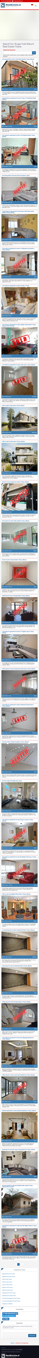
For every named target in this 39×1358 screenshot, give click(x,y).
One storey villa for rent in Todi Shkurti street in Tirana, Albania (18, 59)
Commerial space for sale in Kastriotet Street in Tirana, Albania (18, 930)
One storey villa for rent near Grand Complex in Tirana (16, 175)
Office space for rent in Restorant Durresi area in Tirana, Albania (18, 668)
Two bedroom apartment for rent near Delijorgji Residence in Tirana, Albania (18, 1038)
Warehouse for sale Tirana (9, 1295)
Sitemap (3, 1347)
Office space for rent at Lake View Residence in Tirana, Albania (18, 1075)
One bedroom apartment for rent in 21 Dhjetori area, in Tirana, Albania (18, 632)
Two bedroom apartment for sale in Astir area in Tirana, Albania (18, 364)
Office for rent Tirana (7, 1287)
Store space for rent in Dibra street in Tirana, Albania (15, 521)
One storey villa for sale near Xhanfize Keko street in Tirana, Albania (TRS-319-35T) (17, 1186)
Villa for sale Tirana (7, 1282)
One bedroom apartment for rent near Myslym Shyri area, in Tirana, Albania (19, 857)
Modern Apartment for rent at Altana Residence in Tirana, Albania (19, 1110)
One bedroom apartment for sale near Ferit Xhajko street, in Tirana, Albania (19, 1226)
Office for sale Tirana (7, 1290)
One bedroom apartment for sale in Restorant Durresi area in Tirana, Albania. (18, 705)
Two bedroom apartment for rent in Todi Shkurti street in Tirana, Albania (18, 136)
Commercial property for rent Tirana (11, 1298)
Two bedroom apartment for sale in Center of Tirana (15, 285)
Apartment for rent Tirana (8, 1273)
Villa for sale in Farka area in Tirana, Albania (13, 441)
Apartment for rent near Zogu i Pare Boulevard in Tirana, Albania (18, 1149)
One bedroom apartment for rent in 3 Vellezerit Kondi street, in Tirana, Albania (18, 249)
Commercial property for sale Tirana (11, 1301)
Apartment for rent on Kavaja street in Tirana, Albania (16, 595)
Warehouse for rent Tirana (8, 1293)
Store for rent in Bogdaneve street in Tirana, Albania (15, 482)
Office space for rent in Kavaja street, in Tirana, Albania (16, 1002)
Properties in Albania (7, 1303)
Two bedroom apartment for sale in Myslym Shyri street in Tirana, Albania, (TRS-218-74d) (19, 325)
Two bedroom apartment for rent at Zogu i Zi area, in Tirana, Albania (17, 820)
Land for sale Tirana (7, 1284)
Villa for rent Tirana (7, 1279)
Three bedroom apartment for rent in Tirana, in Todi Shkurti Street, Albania (19, 98)
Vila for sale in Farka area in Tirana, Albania (13, 405)
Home (12, 1343)
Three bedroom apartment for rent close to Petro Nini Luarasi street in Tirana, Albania (18, 212)
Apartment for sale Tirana (8, 1276)
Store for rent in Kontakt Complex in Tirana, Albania (15, 742)
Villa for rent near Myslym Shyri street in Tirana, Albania (16, 894)
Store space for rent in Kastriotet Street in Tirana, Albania (17, 966)
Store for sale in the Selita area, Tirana (12, 781)
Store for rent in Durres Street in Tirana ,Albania (14, 559)
